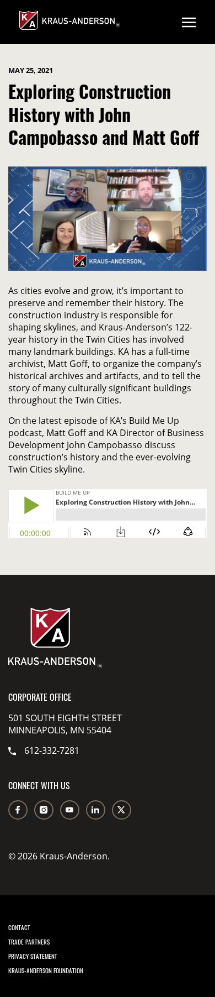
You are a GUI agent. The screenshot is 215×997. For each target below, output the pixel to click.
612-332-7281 (51, 750)
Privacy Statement (32, 956)
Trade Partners (29, 941)
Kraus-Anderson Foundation (45, 970)
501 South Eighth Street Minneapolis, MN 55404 (65, 724)
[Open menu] (189, 22)
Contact (19, 927)
